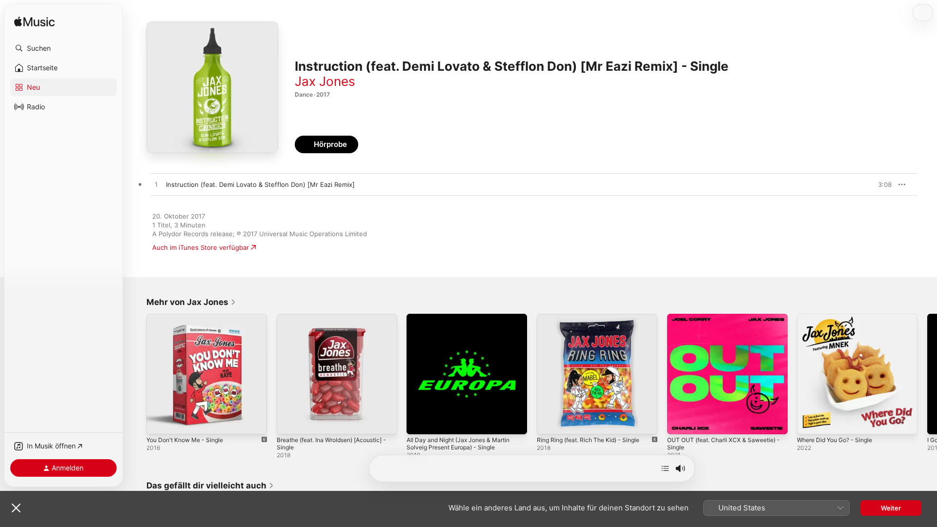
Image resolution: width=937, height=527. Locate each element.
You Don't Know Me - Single (189, 318)
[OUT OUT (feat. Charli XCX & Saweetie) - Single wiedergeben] (679, 422)
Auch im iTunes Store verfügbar (200, 247)
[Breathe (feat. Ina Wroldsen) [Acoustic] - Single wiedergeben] (289, 422)
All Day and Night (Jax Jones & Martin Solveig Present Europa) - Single (464, 321)
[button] (63, 48)
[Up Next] (665, 468)
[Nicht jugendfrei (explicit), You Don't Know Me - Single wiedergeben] (158, 422)
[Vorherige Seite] (136, 373)
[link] (191, 302)
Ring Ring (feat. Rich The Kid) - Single (594, 318)
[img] (34, 22)
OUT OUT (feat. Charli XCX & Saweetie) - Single (727, 321)
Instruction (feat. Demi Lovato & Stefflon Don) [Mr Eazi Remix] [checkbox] (260, 184)
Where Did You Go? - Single (839, 318)
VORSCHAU (878, 184)
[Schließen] (16, 508)
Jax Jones (325, 81)
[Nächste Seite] (927, 373)
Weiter (891, 508)
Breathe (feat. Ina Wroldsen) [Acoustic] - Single (336, 321)
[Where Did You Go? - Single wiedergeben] (809, 422)
